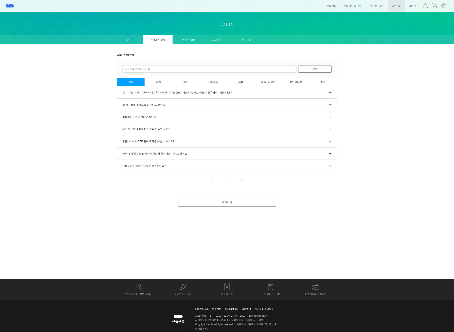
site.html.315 (202, 309)
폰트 (240, 82)
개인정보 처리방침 (264, 309)
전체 (130, 82)
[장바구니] (434, 5)
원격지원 (216, 309)
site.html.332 (231, 309)
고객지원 (396, 5)
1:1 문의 (216, 39)
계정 (185, 82)
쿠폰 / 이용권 (268, 82)
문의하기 (227, 202)
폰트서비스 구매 (353, 5)
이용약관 (246, 309)
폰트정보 (331, 5)
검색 (314, 69)
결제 (158, 82)
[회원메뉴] (425, 6)
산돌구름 (213, 82)
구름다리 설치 (376, 5)
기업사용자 (296, 82)
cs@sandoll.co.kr (258, 315)
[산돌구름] (9, 6)
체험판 (412, 5)
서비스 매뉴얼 (158, 39)
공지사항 (246, 39)
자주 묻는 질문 (187, 39)
